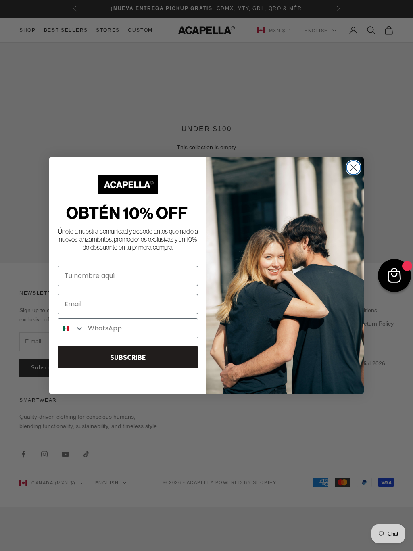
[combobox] (71, 328)
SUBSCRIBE (128, 357)
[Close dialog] (353, 168)
